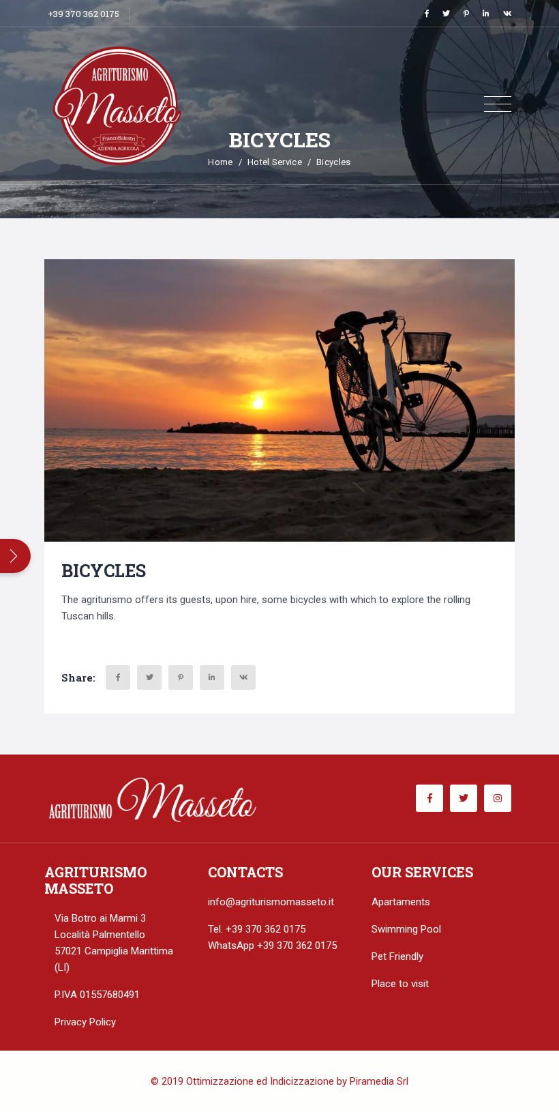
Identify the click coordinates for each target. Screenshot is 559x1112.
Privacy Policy (85, 1022)
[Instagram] (497, 798)
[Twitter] (446, 13)
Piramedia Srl (379, 1081)
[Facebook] (427, 13)
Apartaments (401, 902)
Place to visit (400, 984)
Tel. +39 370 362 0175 (256, 929)
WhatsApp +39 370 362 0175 (272, 945)
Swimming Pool (406, 929)
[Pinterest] (466, 13)
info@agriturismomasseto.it (271, 902)
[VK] (507, 13)
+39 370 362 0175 (83, 14)
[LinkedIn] (486, 13)
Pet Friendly (397, 956)
